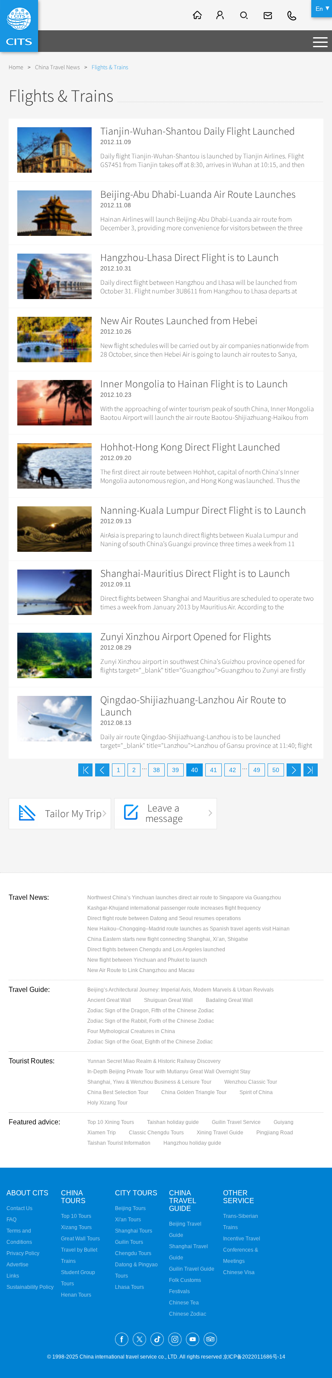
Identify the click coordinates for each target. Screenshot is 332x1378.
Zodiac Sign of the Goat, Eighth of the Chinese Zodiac (150, 1042)
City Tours (136, 1193)
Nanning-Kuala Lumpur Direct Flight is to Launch (203, 510)
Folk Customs (185, 1280)
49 (256, 769)
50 (275, 769)
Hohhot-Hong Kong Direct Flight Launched (190, 447)
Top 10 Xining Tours (110, 1122)
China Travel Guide (182, 1200)
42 (232, 769)
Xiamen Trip (101, 1133)
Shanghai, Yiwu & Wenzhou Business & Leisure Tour (149, 1082)
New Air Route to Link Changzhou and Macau (141, 970)
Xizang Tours (76, 1227)
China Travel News (57, 67)
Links (12, 1276)
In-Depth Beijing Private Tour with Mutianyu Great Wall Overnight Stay (168, 1072)
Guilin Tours (129, 1242)
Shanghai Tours (133, 1231)
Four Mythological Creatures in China (131, 1031)
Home (16, 67)
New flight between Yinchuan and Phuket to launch (147, 960)
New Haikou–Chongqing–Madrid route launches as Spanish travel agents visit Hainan (188, 929)
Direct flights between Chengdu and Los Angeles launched (156, 950)
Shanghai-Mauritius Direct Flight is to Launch (195, 573)
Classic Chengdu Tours (156, 1133)
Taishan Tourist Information (118, 1143)
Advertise (17, 1265)
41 (213, 769)
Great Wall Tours (80, 1239)
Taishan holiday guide (173, 1122)
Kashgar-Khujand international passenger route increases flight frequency (174, 908)
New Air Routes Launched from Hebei (179, 321)
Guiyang (284, 1122)
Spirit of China (256, 1092)
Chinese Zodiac (187, 1314)
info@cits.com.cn (269, 15)
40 (194, 769)
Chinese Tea (184, 1303)
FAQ (11, 1220)
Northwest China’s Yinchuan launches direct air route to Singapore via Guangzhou (184, 898)
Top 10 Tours (76, 1216)
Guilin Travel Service (236, 1122)
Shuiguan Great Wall (168, 1000)
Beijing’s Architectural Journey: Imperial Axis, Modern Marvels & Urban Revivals (180, 990)
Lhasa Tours (129, 1287)
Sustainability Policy (30, 1287)
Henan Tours (76, 1295)
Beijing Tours (130, 1208)
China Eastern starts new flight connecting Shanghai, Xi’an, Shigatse (167, 939)
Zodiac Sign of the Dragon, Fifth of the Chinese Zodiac (150, 1011)
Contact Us (19, 1208)
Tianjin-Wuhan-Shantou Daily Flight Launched (197, 131)
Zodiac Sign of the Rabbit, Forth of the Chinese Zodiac (150, 1021)
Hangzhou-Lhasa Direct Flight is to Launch (189, 257)
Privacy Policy (22, 1253)
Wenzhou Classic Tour (250, 1082)
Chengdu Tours (133, 1253)
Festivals (179, 1291)
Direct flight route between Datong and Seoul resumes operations (164, 918)
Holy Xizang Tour (107, 1103)
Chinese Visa (239, 1272)
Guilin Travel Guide (191, 1269)
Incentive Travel (241, 1239)
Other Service (238, 1196)
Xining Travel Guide (220, 1133)
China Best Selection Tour (117, 1092)
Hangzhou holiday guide (192, 1143)
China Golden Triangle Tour (194, 1092)
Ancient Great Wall (109, 1000)
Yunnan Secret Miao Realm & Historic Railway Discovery (153, 1061)
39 (175, 769)
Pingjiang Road (274, 1133)
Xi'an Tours (128, 1220)
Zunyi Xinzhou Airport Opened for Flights (185, 637)
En (319, 8)
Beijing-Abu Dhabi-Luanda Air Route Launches (198, 194)
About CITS (27, 1193)
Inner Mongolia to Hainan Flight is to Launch (194, 384)
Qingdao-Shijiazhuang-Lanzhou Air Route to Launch (193, 706)
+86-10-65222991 (292, 15)
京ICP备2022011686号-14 (254, 1357)
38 (156, 769)
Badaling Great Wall (229, 1000)
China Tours (73, 1196)
